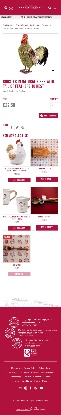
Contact (27, 376)
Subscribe (38, 376)
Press (47, 376)
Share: (6, 125)
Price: (5, 99)
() (11, 8)
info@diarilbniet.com (31, 322)
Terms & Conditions (22, 381)
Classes (35, 372)
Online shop (8, 25)
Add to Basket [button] (19, 180)
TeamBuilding (47, 372)
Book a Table (30, 368)
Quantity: (54, 99)
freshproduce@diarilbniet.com (30, 333)
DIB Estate (24, 372)
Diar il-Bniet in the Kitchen (28, 25)
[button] (53, 70)
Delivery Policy (41, 381)
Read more (19, 274)
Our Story (12, 372)
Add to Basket (50, 116)
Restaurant (16, 368)
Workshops (16, 376)
